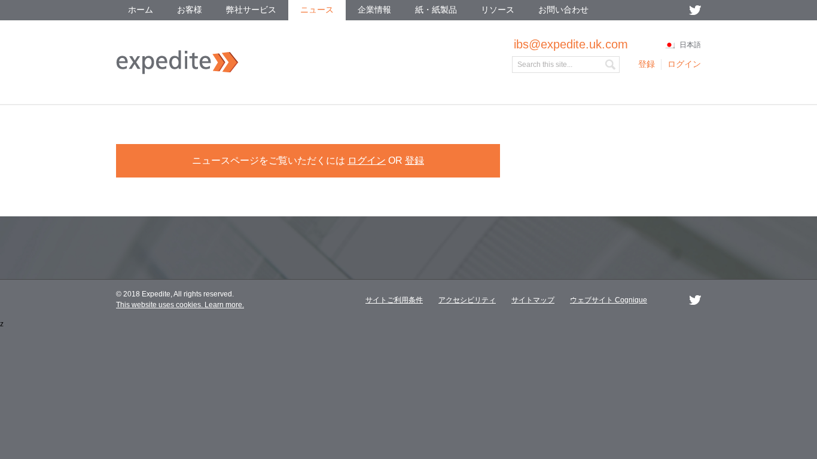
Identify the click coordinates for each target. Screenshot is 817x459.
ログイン (366, 160)
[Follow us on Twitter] (695, 10)
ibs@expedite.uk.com (571, 44)
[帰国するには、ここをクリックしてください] (177, 72)
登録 (414, 160)
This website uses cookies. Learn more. (180, 305)
